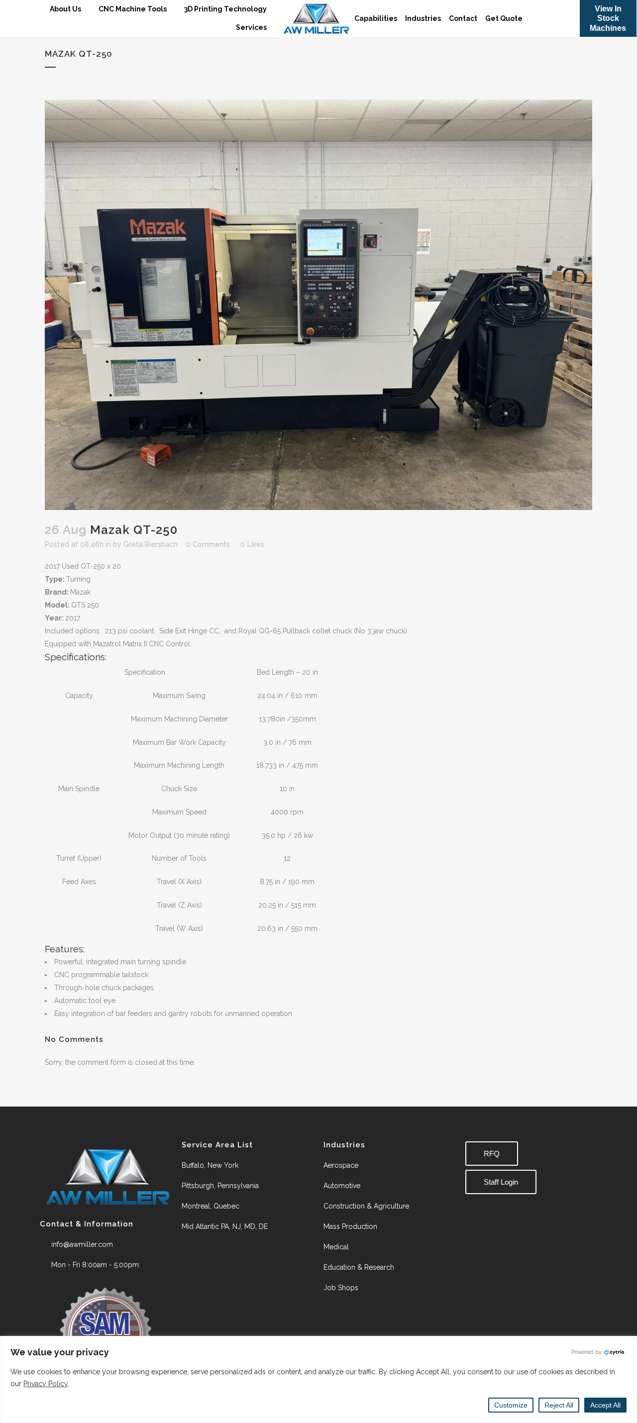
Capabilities (375, 18)
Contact (463, 18)
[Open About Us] (87, 9)
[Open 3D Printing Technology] (272, 9)
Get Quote (504, 18)
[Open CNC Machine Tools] (172, 9)
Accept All (605, 1405)
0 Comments (208, 544)
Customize (511, 1405)
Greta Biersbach (150, 544)
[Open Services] (272, 27)
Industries (423, 18)
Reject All (558, 1405)
